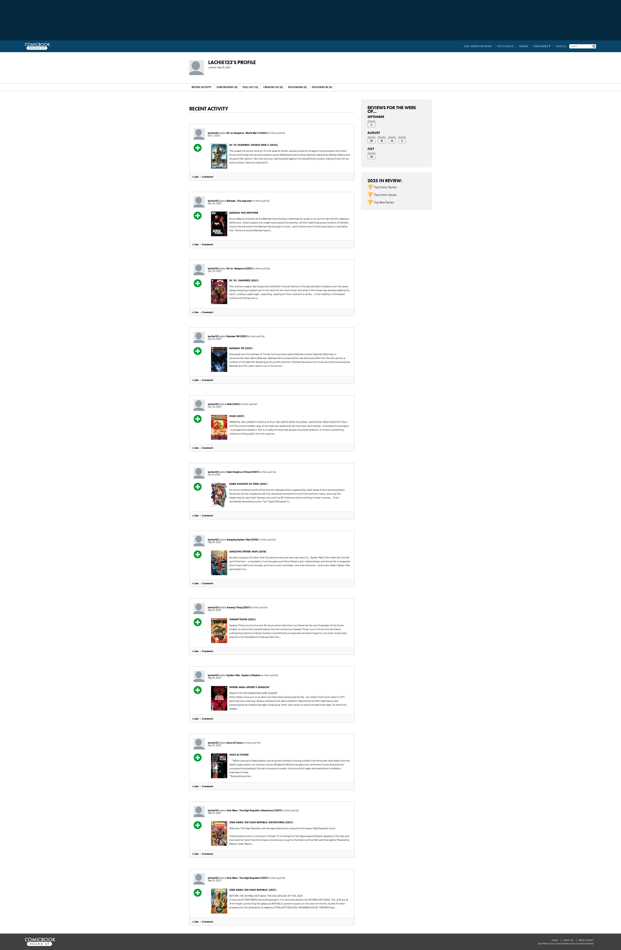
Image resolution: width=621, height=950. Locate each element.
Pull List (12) (250, 87)
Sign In (561, 46)
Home (555, 940)
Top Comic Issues (385, 195)
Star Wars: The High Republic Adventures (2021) (254, 810)
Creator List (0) (273, 87)
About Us (568, 940)
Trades (523, 46)
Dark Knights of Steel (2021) (243, 471)
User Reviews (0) (227, 87)
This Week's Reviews (478, 46)
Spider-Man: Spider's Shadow (244, 675)
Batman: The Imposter (240, 200)
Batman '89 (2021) (237, 336)
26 (371, 140)
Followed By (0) (322, 87)
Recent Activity (201, 87)
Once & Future (235, 742)
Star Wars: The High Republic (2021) (247, 877)
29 (371, 156)
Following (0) (297, 87)
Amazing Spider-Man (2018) (243, 539)
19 (382, 140)
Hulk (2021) (233, 404)
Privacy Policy (586, 940)
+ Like (195, 176)
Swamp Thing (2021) (239, 607)
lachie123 (213, 133)
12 (392, 140)
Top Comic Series (385, 187)
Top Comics (505, 46)
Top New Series (384, 202)
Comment (207, 176)
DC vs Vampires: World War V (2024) (247, 133)
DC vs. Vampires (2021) (240, 268)
